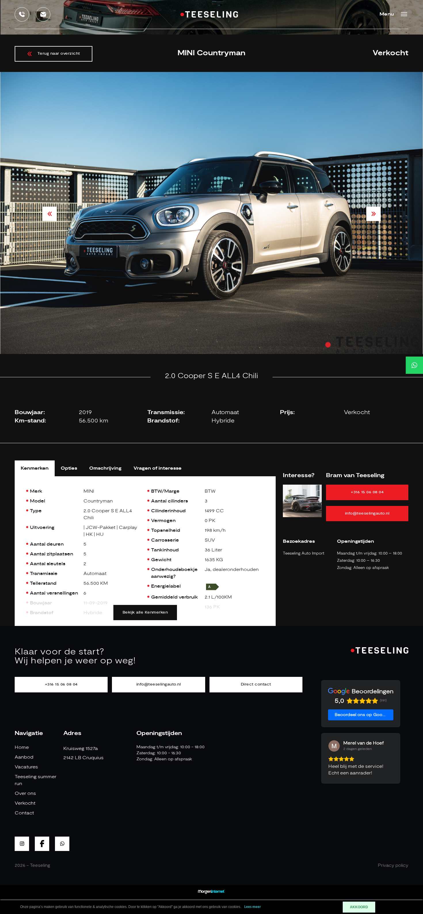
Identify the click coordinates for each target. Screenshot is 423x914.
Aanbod (24, 757)
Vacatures (26, 767)
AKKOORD (359, 907)
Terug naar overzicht (58, 53)
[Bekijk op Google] (334, 746)
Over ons (25, 793)
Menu (387, 14)
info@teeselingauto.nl (367, 513)
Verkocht (25, 803)
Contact (24, 813)
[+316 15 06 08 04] (414, 365)
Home (22, 747)
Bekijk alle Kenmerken (145, 612)
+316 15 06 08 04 (367, 492)
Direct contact (256, 684)
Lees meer (252, 907)
